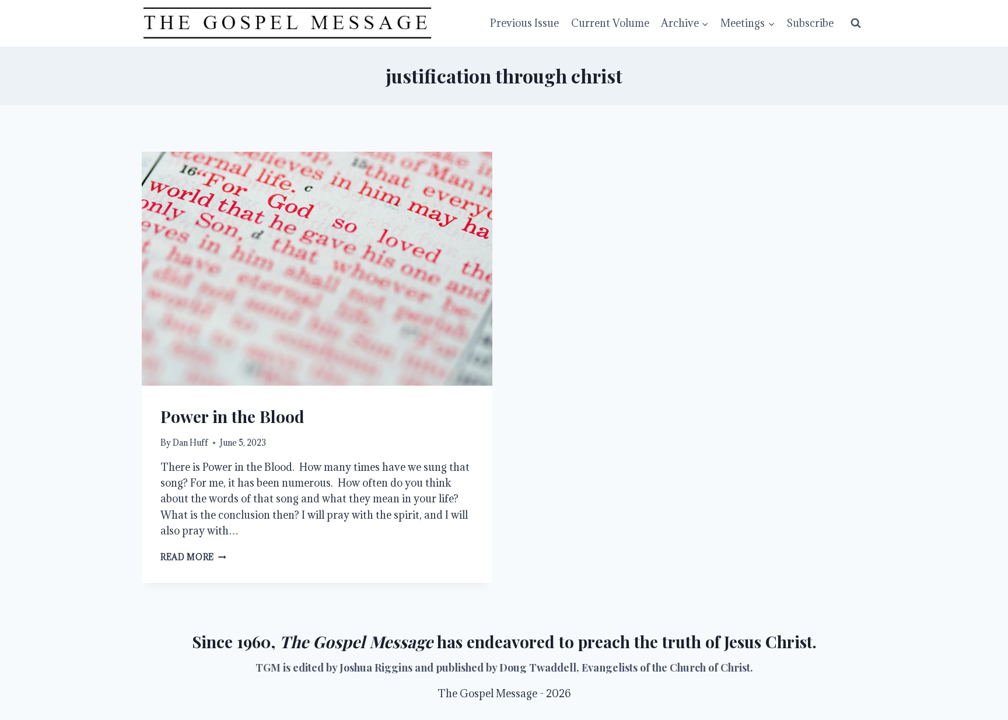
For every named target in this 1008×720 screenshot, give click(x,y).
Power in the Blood (232, 416)
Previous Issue (524, 23)
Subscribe (810, 23)
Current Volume (610, 23)
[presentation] (317, 269)
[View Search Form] (855, 23)
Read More (193, 556)
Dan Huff (190, 442)
